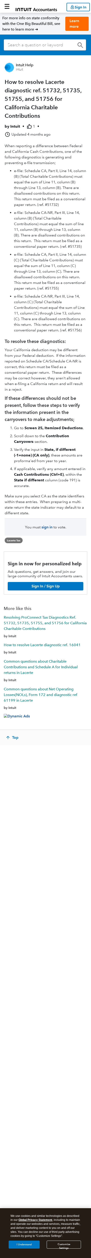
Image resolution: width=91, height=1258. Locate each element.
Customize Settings (64, 1246)
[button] (7, 6)
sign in (47, 527)
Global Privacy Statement (35, 1220)
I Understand (24, 1244)
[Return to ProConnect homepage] (36, 6)
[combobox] (45, 45)
